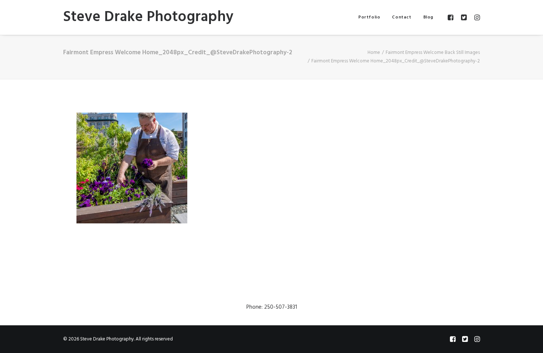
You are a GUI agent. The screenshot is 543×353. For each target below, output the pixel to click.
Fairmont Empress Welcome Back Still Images (433, 52)
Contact (401, 17)
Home (374, 52)
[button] (452, 17)
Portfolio (369, 17)
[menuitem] (369, 17)
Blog (428, 17)
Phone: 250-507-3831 (271, 307)
